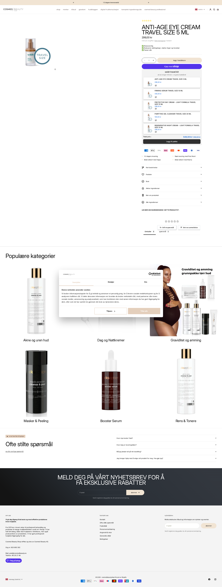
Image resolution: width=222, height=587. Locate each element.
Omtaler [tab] (148, 231)
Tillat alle (144, 311)
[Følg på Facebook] (209, 579)
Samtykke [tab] (76, 282)
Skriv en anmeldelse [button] (190, 227)
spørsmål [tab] (162, 231)
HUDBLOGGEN (93, 9)
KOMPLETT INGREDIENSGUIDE (132, 9)
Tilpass (109, 311)
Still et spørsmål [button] (168, 227)
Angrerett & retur (106, 532)
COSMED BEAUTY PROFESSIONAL (155, 9)
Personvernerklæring (107, 529)
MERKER (66, 9)
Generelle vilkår (105, 536)
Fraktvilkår (103, 526)
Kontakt (102, 519)
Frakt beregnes (159, 41)
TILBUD (73, 9)
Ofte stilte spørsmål (107, 523)
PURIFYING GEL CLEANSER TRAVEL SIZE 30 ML (173, 114)
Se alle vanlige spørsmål (15, 451)
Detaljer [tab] (111, 282)
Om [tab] (145, 282)
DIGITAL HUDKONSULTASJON (110, 9)
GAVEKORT (82, 9)
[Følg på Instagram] (215, 579)
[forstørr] (55, 69)
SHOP (58, 9)
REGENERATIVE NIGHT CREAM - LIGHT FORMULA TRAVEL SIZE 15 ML (177, 126)
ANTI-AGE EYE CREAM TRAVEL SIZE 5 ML (171, 79)
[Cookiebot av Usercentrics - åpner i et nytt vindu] (150, 274)
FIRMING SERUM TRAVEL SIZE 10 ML (169, 91)
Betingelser (104, 539)
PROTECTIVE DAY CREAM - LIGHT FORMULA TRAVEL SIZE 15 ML (175, 103)
